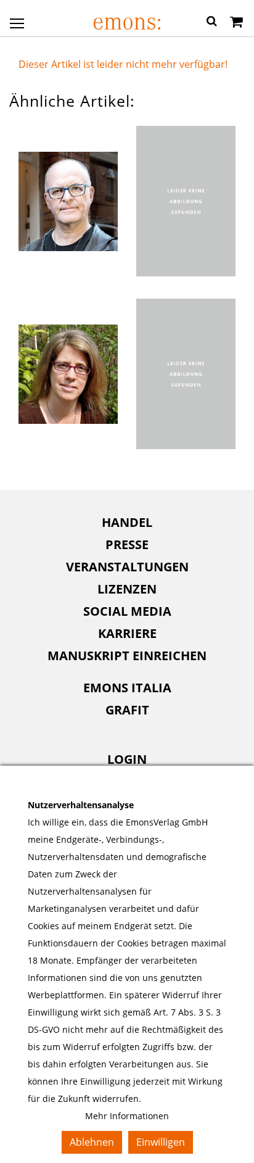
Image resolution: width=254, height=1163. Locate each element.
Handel (127, 522)
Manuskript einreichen (127, 655)
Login (127, 759)
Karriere (127, 633)
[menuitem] (127, 522)
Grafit (127, 710)
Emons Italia (127, 687)
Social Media (127, 611)
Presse (127, 544)
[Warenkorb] (236, 22)
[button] (212, 22)
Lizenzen (127, 589)
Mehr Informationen (127, 1116)
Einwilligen (160, 1142)
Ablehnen (92, 1142)
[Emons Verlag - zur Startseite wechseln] (127, 23)
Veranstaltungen (127, 566)
